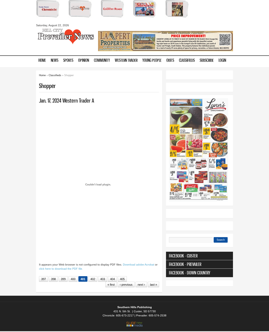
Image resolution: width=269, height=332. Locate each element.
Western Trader (126, 60)
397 (43, 279)
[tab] (199, 256)
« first (111, 284)
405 (122, 279)
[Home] (65, 43)
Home (42, 60)
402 (92, 279)
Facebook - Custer (183, 256)
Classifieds (187, 60)
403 (102, 279)
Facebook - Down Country (189, 273)
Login (222, 60)
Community (102, 60)
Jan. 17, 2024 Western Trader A (66, 100)
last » (153, 284)
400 (73, 279)
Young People (151, 60)
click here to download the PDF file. (61, 268)
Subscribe (207, 60)
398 (53, 279)
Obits (170, 60)
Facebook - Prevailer (185, 264)
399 (63, 279)
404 (112, 279)
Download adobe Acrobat (139, 264)
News (54, 60)
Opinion (83, 60)
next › (141, 284)
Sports (68, 60)
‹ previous (126, 284)
